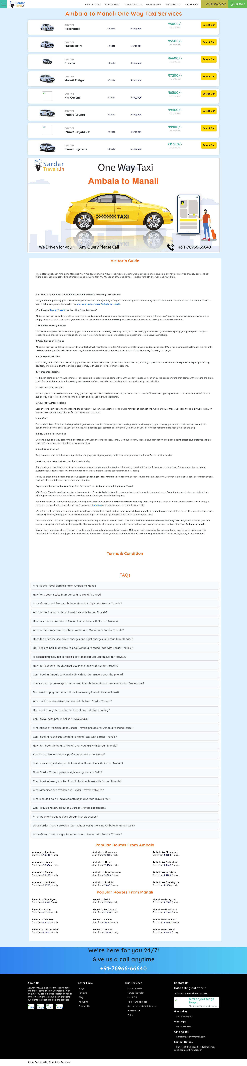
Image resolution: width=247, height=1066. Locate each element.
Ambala (97, 505)
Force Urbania (153, 4)
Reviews (82, 993)
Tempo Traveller (133, 4)
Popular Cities (92, 4)
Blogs (81, 988)
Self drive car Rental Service (141, 1006)
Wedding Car (134, 1010)
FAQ (80, 997)
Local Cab (132, 997)
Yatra (130, 1015)
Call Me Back (191, 4)
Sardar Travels (57, 310)
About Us (83, 1002)
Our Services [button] (173, 4)
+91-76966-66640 (215, 4)
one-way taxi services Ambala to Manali (98, 304)
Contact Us (84, 1006)
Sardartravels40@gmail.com (190, 1036)
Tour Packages (112, 4)
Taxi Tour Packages (137, 1002)
